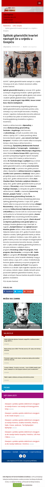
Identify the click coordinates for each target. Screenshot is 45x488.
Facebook (9, 291)
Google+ (30, 291)
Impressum (24, 452)
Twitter (19, 291)
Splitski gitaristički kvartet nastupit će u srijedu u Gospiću (20, 39)
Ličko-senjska (17, 26)
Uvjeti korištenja (35, 452)
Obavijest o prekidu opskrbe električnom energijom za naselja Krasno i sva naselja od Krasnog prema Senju (22, 406)
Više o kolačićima (27, 485)
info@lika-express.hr (15, 22)
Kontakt (15, 452)
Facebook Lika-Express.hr (20, 456)
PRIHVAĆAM (17, 485)
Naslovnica (7, 26)
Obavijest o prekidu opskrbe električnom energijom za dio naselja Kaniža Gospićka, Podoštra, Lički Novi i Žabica (22, 434)
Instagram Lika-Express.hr (24, 456)
